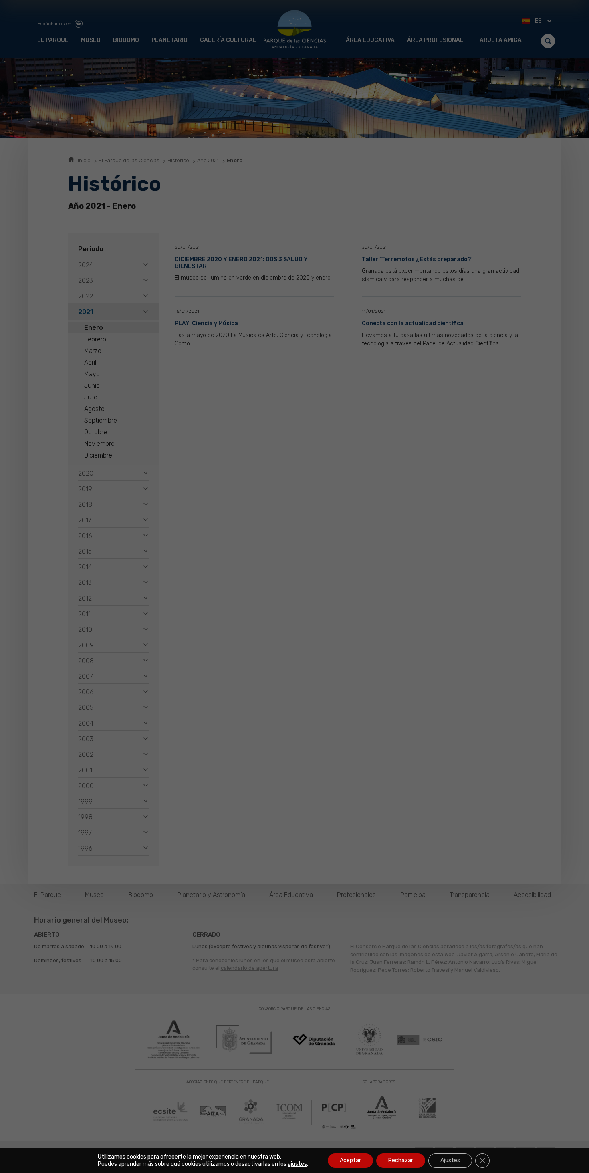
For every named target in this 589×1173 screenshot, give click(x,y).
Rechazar (400, 1160)
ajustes (297, 1164)
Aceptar (350, 1160)
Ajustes (450, 1160)
